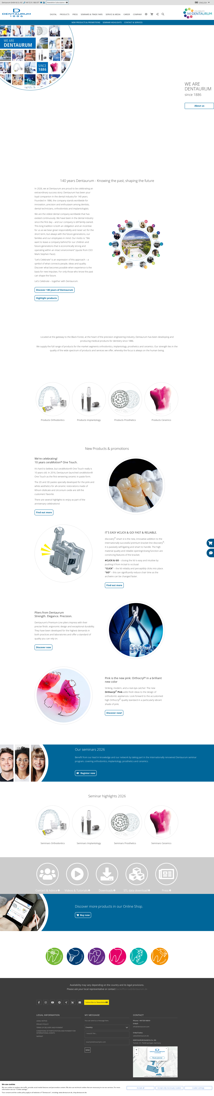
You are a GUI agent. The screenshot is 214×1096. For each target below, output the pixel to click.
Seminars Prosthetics (125, 843)
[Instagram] (45, 1002)
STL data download (135, 890)
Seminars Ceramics (161, 843)
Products (64, 14)
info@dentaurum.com (141, 1027)
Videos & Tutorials (76, 890)
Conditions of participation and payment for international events (56, 1032)
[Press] (166, 874)
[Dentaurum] (18, 13)
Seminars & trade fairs (92, 14)
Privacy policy (42, 1024)
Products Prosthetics (125, 420)
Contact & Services (133, 22)
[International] (146, 14)
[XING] (66, 1002)
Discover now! (114, 712)
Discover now (43, 647)
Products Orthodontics (53, 420)
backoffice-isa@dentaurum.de (131, 989)
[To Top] (206, 1038)
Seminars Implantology (89, 843)
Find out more (44, 512)
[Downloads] (107, 874)
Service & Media (113, 14)
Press (75, 14)
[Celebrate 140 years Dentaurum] (197, 13)
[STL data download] (136, 874)
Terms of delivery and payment (49, 1027)
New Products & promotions (86, 22)
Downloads (106, 890)
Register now (87, 773)
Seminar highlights (112, 22)
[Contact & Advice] (47, 874)
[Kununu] (72, 1002)
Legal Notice (41, 1021)
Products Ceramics (161, 420)
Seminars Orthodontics (53, 843)
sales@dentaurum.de (141, 1036)
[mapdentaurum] (155, 1061)
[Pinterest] (59, 1002)
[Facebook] (38, 1002)
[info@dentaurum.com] (41, 2)
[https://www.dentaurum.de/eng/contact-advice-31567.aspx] (44, 2)
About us (199, 105)
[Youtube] (52, 1002)
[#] (138, 956)
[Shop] (151, 14)
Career (126, 14)
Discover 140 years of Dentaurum (54, 289)
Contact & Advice (46, 890)
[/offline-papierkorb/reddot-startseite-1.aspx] (136, 244)
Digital (53, 14)
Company (137, 14)
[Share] (157, 14)
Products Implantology (89, 420)
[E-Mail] (79, 1002)
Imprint (39, 1036)
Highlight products (46, 298)
